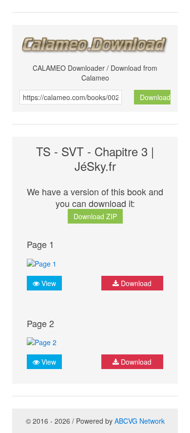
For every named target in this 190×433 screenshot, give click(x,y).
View (47, 283)
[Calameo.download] (95, 42)
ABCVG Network (139, 421)
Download (155, 97)
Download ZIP (95, 216)
